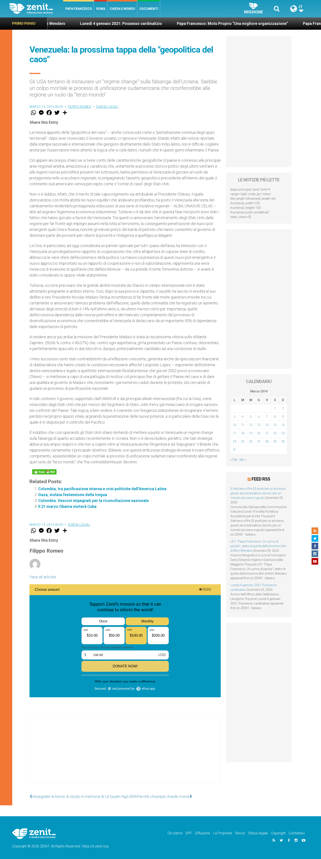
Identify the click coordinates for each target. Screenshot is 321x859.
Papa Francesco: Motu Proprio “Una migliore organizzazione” (203, 23)
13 (259, 425)
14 (267, 425)
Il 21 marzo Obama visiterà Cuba (67, 506)
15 (275, 425)
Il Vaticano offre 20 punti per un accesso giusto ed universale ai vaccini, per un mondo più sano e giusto (258, 493)
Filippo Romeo (79, 106)
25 (242, 441)
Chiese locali (107, 106)
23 (283, 433)
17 (234, 433)
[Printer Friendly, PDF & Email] (44, 471)
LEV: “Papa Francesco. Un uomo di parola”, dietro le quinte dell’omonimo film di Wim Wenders (258, 546)
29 (275, 441)
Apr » (242, 459)
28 (267, 441)
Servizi (240, 833)
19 (250, 433)
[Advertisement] (125, 754)
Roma (100, 8)
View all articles (42, 577)
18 (242, 433)
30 (283, 441)
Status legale (258, 833)
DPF (189, 833)
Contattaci (297, 833)
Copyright (278, 833)
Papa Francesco (78, 8)
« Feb (233, 459)
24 (234, 441)
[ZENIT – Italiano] (36, 8)
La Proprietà (222, 833)
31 (234, 450)
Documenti (149, 8)
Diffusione (202, 833)
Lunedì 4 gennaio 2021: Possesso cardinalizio (92, 23)
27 (259, 441)
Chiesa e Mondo (122, 8)
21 (267, 433)
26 (250, 441)
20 (259, 433)
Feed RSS (261, 479)
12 (250, 425)
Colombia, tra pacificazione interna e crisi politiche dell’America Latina (102, 488)
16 (283, 425)
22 (275, 433)
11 (242, 425)
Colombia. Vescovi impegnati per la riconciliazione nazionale (93, 500)
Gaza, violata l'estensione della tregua (72, 494)
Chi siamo (175, 833)
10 (234, 425)
